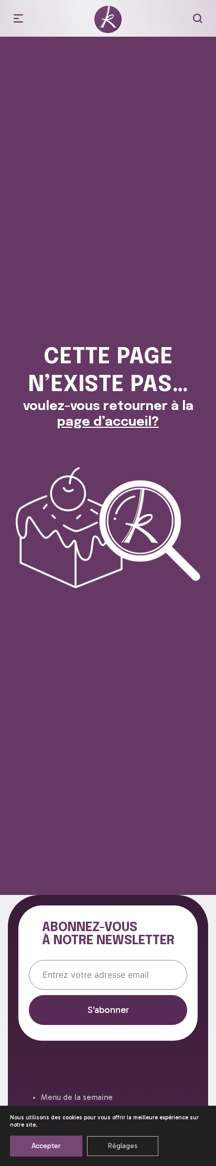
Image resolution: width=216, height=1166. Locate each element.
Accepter (46, 1145)
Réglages (122, 1145)
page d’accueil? (108, 422)
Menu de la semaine (77, 1097)
